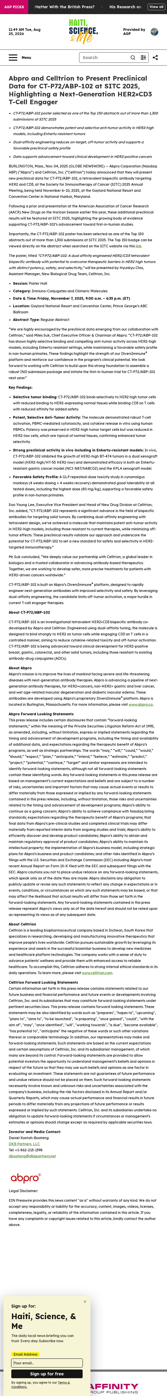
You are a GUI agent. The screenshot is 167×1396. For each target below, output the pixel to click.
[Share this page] (155, 57)
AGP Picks (14, 7)
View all (156, 7)
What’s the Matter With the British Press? (53, 6)
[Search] (133, 58)
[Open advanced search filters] (143, 58)
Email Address (25, 1354)
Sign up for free (47, 1373)
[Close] (85, 1302)
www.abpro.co (141, 704)
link (138, 246)
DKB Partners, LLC (24, 1144)
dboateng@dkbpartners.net (32, 1156)
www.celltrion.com (97, 973)
